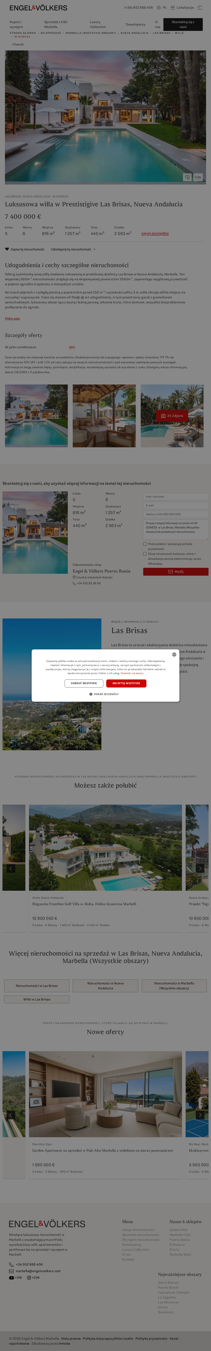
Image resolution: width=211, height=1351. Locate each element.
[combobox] (174, 654)
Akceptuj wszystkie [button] (126, 683)
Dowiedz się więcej (132, 673)
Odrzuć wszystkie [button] (84, 683)
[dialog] (105, 675)
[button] (105, 694)
